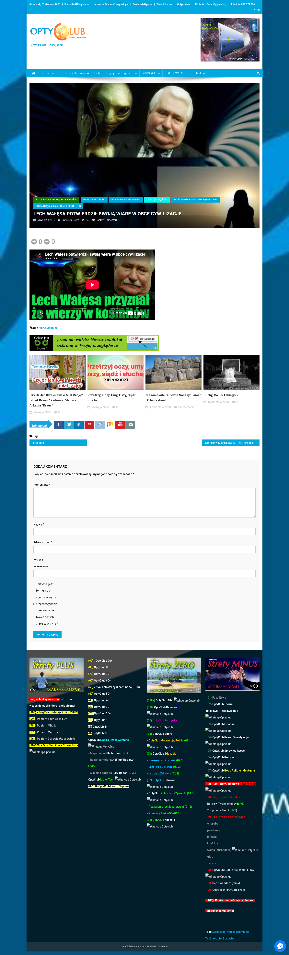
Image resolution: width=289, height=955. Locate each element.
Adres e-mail (42, 542)
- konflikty (211, 843)
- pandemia (212, 830)
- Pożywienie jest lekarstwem (166, 806)
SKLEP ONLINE (175, 73)
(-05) (208, 750)
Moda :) (39, 442)
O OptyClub (48, 73)
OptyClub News (70, 219)
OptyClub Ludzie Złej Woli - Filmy (233, 870)
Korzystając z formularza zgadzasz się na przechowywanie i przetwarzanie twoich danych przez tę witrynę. (47, 604)
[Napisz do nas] (130, 425)
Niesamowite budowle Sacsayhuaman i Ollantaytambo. (173, 397)
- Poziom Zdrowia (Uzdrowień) (52, 738)
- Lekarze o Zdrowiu (160, 766)
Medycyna (218, 931)
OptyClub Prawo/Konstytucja (230, 737)
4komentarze (186, 407)
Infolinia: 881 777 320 (243, 4)
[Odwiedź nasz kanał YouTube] (120, 425)
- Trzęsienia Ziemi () (221, 810)
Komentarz (41, 484)
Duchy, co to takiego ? (220, 395)
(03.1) (188, 740)
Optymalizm (184, 4)
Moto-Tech (101, 779)
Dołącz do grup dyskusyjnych (113, 73)
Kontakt (196, 73)
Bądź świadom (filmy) (226, 883)
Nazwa (38, 524)
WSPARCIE (149, 73)
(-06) (208, 757)
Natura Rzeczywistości (109, 739)
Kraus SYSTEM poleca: (76, 4)
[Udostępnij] (59, 425)
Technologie (213, 938)
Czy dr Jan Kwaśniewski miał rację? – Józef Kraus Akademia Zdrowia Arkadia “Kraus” (57, 400)
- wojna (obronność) (218, 849)
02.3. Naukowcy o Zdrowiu (125, 199)
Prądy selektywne (142, 4)
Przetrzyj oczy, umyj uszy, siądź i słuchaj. (112, 397)
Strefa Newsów (75, 73)
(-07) (208, 770)
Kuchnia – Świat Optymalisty (210, 4)
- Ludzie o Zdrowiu (159, 773)
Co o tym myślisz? (157, 199)
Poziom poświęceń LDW (52, 718)
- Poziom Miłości (43, 725)
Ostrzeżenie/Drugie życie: (229, 889)
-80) (209, 883)
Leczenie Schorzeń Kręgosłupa (111, 4)
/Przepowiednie (228, 710)
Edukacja (164, 753)
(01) (150, 819)
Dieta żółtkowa (164, 4)
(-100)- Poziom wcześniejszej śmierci (230, 900)
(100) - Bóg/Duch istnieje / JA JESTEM (53, 712)
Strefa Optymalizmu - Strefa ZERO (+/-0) (58, 206)
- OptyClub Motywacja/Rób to (165, 740)
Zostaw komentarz (106, 219)
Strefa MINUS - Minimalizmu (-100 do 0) (195, 199)
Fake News (219, 697)
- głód (209, 856)
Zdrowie (228, 938)
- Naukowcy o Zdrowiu (161, 760)
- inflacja (211, 836)
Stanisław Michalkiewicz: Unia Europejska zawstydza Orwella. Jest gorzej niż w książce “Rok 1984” (232, 442)
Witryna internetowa (41, 563)
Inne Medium (48, 327)
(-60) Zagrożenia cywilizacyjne (225, 816)
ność (183, 793)
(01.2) (188, 806)
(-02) (208, 704)
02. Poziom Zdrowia (94, 199)
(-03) (208, 724)
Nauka (231, 931)
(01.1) (177, 813)
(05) (149, 720)
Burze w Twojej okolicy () (226, 803)
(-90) (208, 889)
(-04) (208, 737)
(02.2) (177, 766)
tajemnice (242, 931)
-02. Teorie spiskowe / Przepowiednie (56, 199)
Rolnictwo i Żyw (163, 793)
